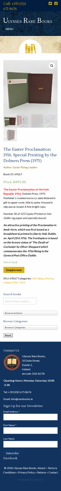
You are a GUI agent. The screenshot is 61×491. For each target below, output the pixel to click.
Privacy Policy (26, 472)
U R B (27, 20)
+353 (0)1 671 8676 (19, 392)
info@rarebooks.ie (22, 399)
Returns (41, 472)
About (41, 468)
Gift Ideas (38, 278)
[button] (52, 66)
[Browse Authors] (30, 313)
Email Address (11, 411)
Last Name (9, 438)
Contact (53, 472)
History (49, 278)
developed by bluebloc (30, 479)
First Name (9, 425)
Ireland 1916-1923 (14, 282)
